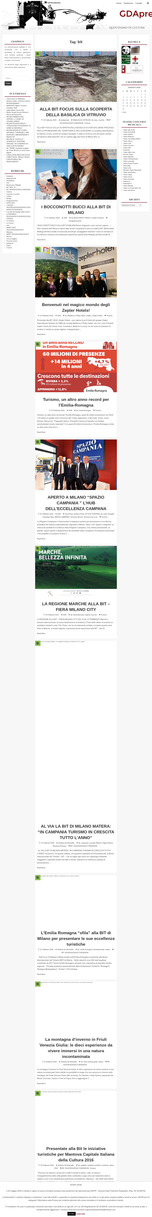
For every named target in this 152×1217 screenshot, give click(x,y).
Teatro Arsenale (128, 179)
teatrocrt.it (126, 181)
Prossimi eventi (11, 241)
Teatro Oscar (127, 177)
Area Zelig (126, 166)
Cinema (9, 192)
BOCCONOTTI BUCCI (82, 218)
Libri (7, 225)
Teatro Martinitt (128, 157)
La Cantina (10, 221)
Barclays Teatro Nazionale (132, 170)
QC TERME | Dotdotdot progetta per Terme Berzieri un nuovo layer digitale (18, 150)
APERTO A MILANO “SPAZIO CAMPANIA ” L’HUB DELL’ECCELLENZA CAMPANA (75, 503)
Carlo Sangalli (108, 514)
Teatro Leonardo (128, 161)
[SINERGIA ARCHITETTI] (137, 69)
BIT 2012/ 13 (10, 187)
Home (118, 3)
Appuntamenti (11, 178)
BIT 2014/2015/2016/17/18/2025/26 (18, 189)
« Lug (123, 112)
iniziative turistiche (94, 1165)
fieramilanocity (78, 615)
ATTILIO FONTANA (92, 514)
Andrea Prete (79, 514)
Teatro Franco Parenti (130, 163)
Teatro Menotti (128, 186)
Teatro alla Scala (129, 130)
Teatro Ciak (127, 143)
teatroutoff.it (127, 183)
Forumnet (126, 150)
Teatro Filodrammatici (130, 159)
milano (107, 949)
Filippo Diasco (107, 843)
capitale (83, 1165)
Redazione (128, 3)
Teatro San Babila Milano (131, 139)
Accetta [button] (71, 1214)
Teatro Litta (127, 168)
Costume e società (12, 194)
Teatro (8, 245)
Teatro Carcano (128, 145)
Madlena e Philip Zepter (77, 316)
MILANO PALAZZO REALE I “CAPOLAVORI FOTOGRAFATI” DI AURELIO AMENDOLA (18, 126)
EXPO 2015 (10, 203)
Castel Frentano (98, 218)
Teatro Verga (127, 174)
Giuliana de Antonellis (66, 843)
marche (101, 120)
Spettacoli (9, 243)
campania (84, 843)
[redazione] (65, 120)
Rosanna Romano (59, 846)
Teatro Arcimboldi (129, 132)
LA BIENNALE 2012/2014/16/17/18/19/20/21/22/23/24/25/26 (18, 216)
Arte (7, 183)
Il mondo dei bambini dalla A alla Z (18, 212)
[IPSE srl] (135, 59)
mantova (105, 1165)
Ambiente (9, 176)
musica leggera (11, 239)
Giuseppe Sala (48, 517)
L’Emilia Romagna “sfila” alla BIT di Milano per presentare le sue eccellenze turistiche (76, 938)
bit (92, 120)
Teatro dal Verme (129, 190)
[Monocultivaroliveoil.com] (125, 59)
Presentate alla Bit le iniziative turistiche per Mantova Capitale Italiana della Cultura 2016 (76, 1154)
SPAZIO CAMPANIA (62, 517)
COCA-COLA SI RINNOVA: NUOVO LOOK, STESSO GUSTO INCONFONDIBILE (18, 101)
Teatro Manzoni (128, 136)
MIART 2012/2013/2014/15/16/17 (17, 234)
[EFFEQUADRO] (125, 69)
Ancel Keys (69, 514)
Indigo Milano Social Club (15, 110)
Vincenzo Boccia (76, 517)
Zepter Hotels (97, 316)
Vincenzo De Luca (90, 517)
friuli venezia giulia (90, 1062)
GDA (65, 218)
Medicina (9, 232)
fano (96, 120)
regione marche (91, 615)
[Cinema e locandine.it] (125, 50)
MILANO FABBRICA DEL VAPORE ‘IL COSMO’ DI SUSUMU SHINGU (15, 119)
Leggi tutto (80, 1214)
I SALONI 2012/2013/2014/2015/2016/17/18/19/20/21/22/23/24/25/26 (18, 207)
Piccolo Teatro (128, 154)
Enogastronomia (12, 201)
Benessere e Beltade (13, 185)
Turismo (9, 248)
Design (8, 198)
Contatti (138, 3)
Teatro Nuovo (127, 141)
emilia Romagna (85, 410)
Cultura (8, 196)
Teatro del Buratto (129, 172)
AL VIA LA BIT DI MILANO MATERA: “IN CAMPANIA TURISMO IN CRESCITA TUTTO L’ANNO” (76, 832)
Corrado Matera (95, 843)
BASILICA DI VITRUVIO (82, 120)
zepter (88, 316)
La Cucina (9, 223)
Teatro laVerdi (128, 134)
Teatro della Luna (129, 152)
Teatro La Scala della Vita (132, 188)
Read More (41, 142)
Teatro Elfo (127, 148)
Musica (8, 236)
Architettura (10, 181)
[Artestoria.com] (135, 50)
